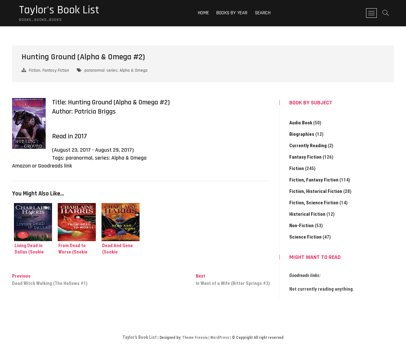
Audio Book (300, 123)
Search (263, 13)
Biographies (301, 134)
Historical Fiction (307, 214)
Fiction (296, 168)
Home (203, 13)
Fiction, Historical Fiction (315, 191)
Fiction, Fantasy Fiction (49, 70)
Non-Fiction (301, 225)
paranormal (94, 70)
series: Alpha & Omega (126, 70)
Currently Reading (308, 145)
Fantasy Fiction (305, 157)
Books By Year (232, 13)
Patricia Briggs (95, 111)
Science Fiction (305, 237)
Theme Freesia (194, 337)
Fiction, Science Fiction (313, 203)
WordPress (219, 337)
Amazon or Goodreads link (42, 165)
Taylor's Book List (59, 10)
